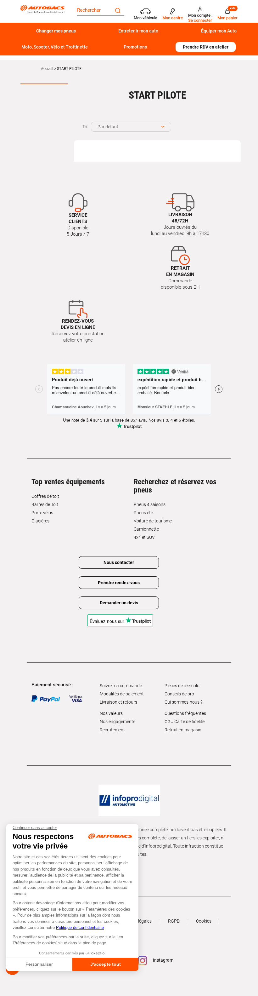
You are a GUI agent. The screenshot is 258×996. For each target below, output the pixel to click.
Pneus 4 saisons (149, 504)
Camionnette (146, 529)
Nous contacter (119, 562)
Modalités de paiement (122, 693)
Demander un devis (119, 602)
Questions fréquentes (185, 713)
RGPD (174, 921)
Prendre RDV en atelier (205, 46)
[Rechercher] (117, 10)
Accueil (47, 68)
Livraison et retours (118, 702)
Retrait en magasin (183, 729)
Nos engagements (117, 721)
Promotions (135, 46)
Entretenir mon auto (138, 30)
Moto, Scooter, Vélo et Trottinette (54, 46)
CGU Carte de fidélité (185, 721)
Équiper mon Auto (219, 30)
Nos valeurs (111, 713)
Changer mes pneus (56, 30)
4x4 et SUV (144, 537)
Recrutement (112, 729)
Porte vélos (42, 512)
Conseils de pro (179, 693)
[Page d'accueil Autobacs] (44, 9)
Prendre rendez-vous (119, 582)
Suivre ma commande (121, 685)
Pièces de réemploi (182, 685)
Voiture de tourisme (153, 520)
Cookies (203, 921)
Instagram (162, 960)
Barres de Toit (44, 504)
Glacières (40, 520)
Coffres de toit (45, 496)
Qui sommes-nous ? (183, 702)
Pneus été (143, 512)
